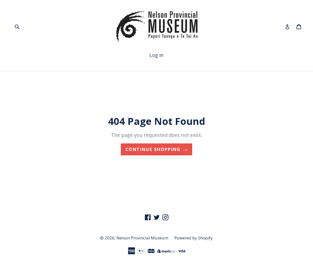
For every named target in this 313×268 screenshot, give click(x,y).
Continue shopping (152, 149)
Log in (156, 55)
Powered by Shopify (193, 238)
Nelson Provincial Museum (142, 238)
